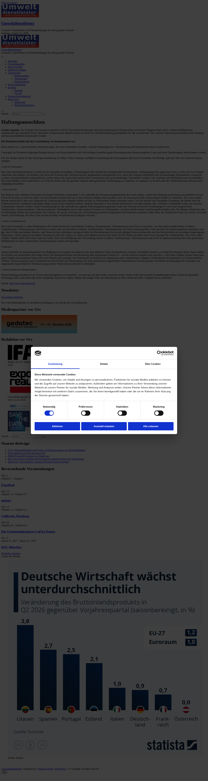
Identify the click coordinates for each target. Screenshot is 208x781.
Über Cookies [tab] (153, 364)
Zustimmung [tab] (55, 364)
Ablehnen (57, 426)
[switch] (85, 413)
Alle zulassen (150, 426)
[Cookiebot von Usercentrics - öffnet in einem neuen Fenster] (159, 353)
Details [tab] (104, 364)
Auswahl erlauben (104, 426)
